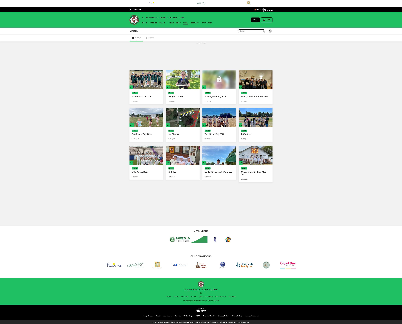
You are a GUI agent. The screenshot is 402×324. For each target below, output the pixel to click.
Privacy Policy (223, 316)
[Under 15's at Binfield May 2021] (256, 155)
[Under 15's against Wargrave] (219, 155)
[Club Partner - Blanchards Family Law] (244, 265)
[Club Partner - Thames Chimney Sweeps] (201, 265)
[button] (144, 23)
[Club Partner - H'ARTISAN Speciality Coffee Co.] (266, 265)
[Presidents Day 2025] (146, 117)
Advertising (167, 316)
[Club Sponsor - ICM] (179, 265)
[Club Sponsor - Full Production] (153, 3)
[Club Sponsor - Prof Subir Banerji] (248, 3)
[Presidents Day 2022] (219, 117)
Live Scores (138, 9)
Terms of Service (209, 316)
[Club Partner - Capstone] (288, 265)
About (158, 316)
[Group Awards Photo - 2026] (256, 79)
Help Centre (148, 316)
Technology (188, 316)
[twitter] (130, 9)
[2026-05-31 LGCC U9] (146, 79)
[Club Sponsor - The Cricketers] (201, 3)
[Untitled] (183, 155)
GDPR (198, 316)
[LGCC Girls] (256, 117)
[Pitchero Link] (268, 10)
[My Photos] (183, 117)
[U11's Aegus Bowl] (146, 155)
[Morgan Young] (183, 79)
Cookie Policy (237, 316)
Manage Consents (251, 316)
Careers (178, 316)
